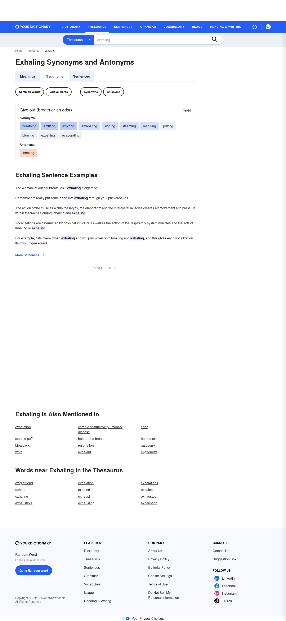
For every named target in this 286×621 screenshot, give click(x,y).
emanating (89, 126)
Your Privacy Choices (148, 618)
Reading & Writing (97, 600)
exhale (20, 489)
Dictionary (91, 550)
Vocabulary (92, 584)
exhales (147, 489)
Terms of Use (158, 584)
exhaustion (149, 503)
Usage (89, 592)
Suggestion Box (224, 559)
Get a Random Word (33, 570)
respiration (86, 445)
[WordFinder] (268, 27)
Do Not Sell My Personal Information (163, 595)
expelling (48, 135)
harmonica (149, 438)
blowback (22, 445)
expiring (68, 126)
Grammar (91, 575)
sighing (109, 126)
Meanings (28, 76)
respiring (149, 126)
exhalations (149, 482)
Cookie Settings (160, 575)
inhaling (28, 152)
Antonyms (113, 92)
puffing (168, 126)
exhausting (86, 503)
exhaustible (23, 503)
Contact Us (221, 550)
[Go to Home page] (33, 27)
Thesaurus (75, 39)
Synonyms (54, 76)
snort (144, 426)
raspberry (148, 445)
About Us (155, 550)
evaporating (71, 135)
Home (18, 50)
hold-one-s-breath (91, 438)
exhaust (84, 496)
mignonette (149, 452)
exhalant (84, 452)
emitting (49, 126)
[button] (254, 26)
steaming (129, 126)
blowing (28, 135)
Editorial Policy (159, 567)
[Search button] (216, 39)
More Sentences (27, 255)
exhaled (84, 489)
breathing (29, 126)
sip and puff (24, 438)
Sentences (81, 76)
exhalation (23, 426)
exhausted (148, 496)
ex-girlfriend (24, 482)
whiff (18, 452)
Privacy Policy (158, 559)
